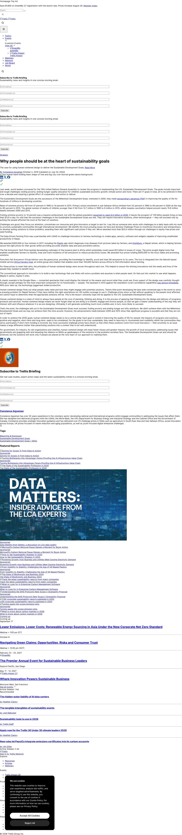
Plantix (60, 243)
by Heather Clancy (8, 701)
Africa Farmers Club (23, 262)
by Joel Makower (8, 713)
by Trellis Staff (7, 724)
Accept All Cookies (30, 815)
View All (9, 45)
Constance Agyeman (12, 172)
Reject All (30, 823)
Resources (10, 761)
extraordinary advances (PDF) (131, 198)
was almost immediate (167, 283)
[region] (29, 803)
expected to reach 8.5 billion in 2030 (110, 215)
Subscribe (4, 111)
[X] (5, 178)
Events (8, 38)
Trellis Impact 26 (13, 774)
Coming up (5, 616)
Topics (8, 35)
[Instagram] (4, 819)
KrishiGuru (137, 243)
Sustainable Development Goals (15, 438)
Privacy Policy (30, 806)
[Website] (91, 182)
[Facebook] (8, 178)
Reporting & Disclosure (11, 436)
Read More (90, 167)
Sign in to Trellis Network (12, 754)
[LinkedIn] (2, 178)
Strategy (4, 155)
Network (9, 60)
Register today (90, 5)
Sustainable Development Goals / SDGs (18, 441)
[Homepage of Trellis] (3, 751)
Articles (8, 763)
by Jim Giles (6, 746)
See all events (7, 687)
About (8, 65)
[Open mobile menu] (3, 29)
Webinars (9, 58)
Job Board (10, 63)
